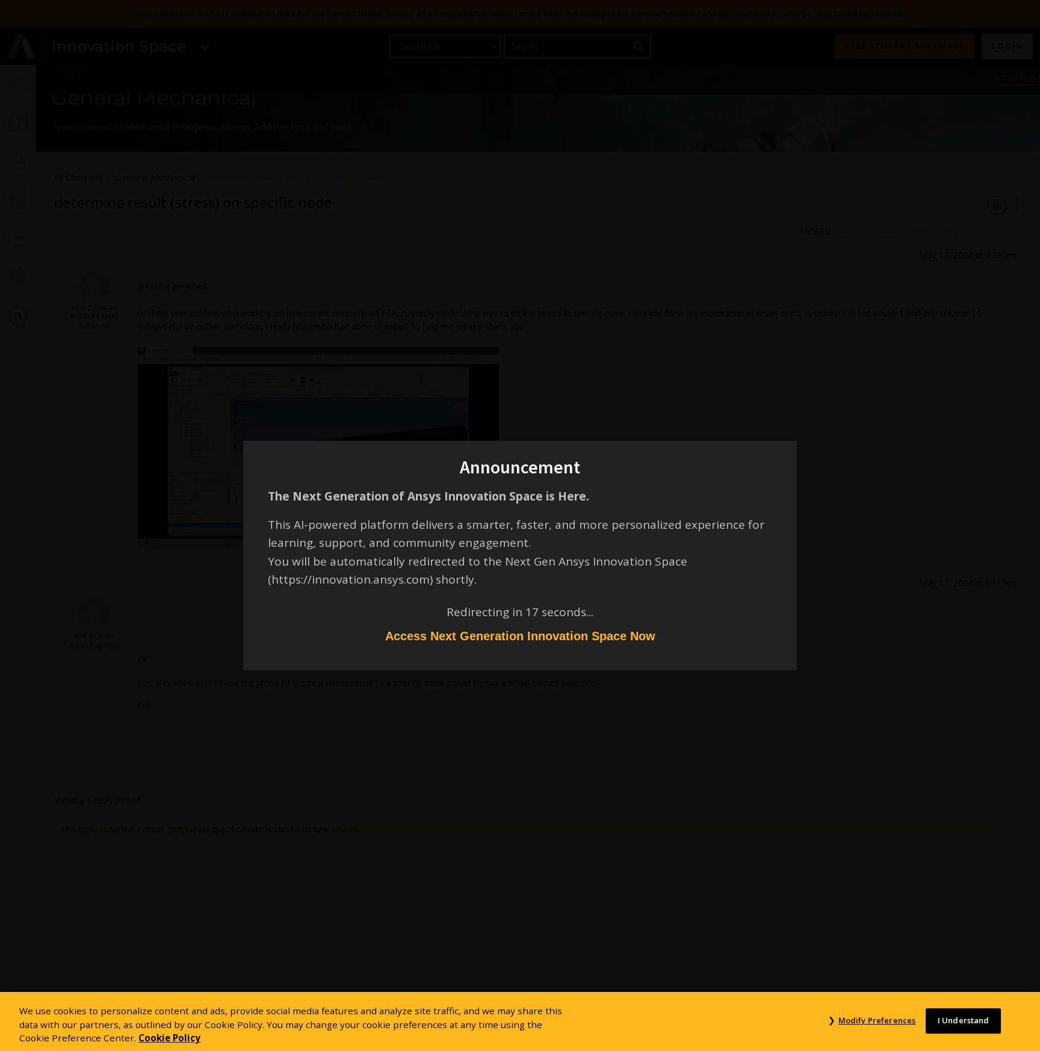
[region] (520, 1021)
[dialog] (520, 525)
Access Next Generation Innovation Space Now (520, 636)
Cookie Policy (169, 1038)
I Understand (963, 1020)
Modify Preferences (876, 1020)
